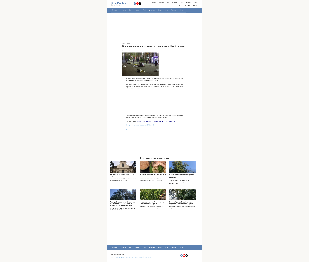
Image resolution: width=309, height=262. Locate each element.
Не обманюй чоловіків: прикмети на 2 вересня (153, 175)
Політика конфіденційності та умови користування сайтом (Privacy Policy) (131, 257)
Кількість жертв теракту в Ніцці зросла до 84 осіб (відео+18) (156, 121)
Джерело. (129, 129)
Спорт (195, 2)
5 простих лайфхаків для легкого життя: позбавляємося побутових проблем (182, 176)
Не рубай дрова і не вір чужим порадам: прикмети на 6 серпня (181, 203)
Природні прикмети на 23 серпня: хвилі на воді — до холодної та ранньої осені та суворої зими (122, 203)
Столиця (174, 2)
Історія (195, 5)
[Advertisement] (154, 26)
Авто (180, 5)
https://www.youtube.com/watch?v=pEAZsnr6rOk (140, 125)
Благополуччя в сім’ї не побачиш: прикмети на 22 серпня (152, 203)
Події (181, 2)
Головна (154, 2)
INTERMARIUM (118, 2)
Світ (168, 2)
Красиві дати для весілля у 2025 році (122, 175)
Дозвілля (188, 2)
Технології (187, 5)
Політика (161, 2)
